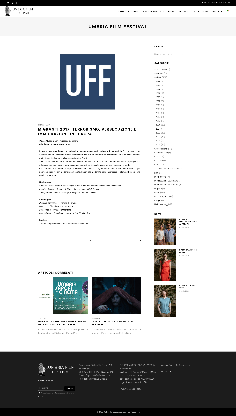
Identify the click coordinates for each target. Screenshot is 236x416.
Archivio (158, 77)
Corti (156, 156)
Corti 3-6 (158, 160)
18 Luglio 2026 (184, 227)
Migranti (158, 188)
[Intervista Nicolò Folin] (165, 301)
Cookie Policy (135, 389)
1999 (158, 89)
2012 (158, 93)
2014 (158, 101)
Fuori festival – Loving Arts (166, 181)
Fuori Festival (160, 177)
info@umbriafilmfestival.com (177, 365)
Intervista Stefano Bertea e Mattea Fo (188, 222)
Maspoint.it (135, 412)
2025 (158, 144)
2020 (158, 125)
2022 (158, 133)
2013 (158, 97)
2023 (158, 136)
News (157, 192)
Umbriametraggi (161, 204)
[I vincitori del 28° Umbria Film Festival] (116, 295)
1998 (158, 85)
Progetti (158, 200)
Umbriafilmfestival (110, 412)
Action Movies (160, 69)
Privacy (40, 396)
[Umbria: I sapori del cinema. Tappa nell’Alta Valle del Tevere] (63, 295)
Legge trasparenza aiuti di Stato (134, 382)
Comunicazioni (161, 152)
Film (156, 173)
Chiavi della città (161, 149)
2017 (158, 113)
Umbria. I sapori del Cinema (168, 168)
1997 (158, 81)
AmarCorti (158, 73)
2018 (158, 117)
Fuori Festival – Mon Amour (166, 184)
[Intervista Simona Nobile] (165, 265)
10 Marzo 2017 (44, 125)
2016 (158, 109)
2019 (158, 121)
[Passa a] (228, 11)
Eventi (157, 164)
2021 (158, 129)
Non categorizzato (163, 196)
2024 (158, 140)
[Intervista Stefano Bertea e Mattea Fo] (165, 232)
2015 (158, 105)
